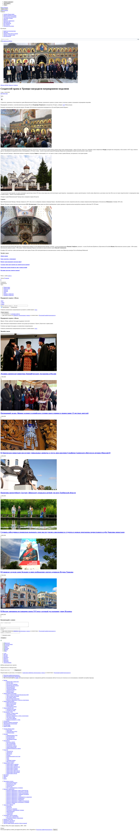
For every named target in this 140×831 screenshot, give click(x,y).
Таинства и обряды (8, 804)
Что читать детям (10, 717)
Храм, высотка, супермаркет (8, 259)
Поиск (5, 5)
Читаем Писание (10, 688)
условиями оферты (15, 314)
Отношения (6, 721)
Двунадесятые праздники (12, 696)
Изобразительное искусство (13, 756)
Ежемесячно (14, 307)
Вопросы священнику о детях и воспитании (17, 715)
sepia (6, 93)
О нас (5, 653)
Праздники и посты (8, 781)
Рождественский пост (11, 782)
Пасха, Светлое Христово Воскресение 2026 (17, 694)
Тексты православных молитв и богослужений (15, 823)
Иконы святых (10, 705)
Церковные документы (9, 820)
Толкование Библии (11, 689)
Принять (55, 829)
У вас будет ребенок (11, 718)
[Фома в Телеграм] (6, 645)
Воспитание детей (8, 711)
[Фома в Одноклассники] (8, 644)
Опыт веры (9, 730)
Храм (5, 292)
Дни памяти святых (11, 697)
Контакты (6, 657)
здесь (36, 309)
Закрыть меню (4, 9)
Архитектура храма (11, 709)
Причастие (9, 807)
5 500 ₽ (2, 304)
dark (4, 93)
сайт (64, 104)
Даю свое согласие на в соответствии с (29, 315)
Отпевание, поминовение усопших (15, 810)
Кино (7, 757)
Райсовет (6, 32)
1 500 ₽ (2, 302)
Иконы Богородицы (11, 702)
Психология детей (10, 714)
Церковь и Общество (9, 822)
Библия (5, 680)
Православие (7, 287)
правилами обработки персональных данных (34, 672)
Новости (6, 19)
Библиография (10, 692)
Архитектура (9, 751)
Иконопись (9, 753)
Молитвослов (7, 22)
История (6, 734)
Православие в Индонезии (13, 772)
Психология (6, 740)
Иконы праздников (11, 704)
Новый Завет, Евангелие (12, 681)
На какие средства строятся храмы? (10, 270)
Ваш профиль (7, 3)
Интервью (6, 774)
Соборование (9, 812)
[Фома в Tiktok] (6, 647)
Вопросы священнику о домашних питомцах (17, 794)
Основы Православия (9, 14)
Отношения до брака (11, 745)
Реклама (6, 656)
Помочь (6, 7)
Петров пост (9, 786)
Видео (5, 778)
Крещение (9, 806)
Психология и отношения (10, 16)
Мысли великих (10, 761)
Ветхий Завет (9, 683)
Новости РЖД (7, 726)
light (2, 93)
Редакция (6, 278)
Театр (7, 759)
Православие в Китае (11, 773)
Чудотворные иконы (11, 706)
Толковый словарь (11, 760)
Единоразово (5, 307)
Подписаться (18, 670)
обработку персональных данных (21, 315)
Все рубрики (7, 24)
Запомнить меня (6, 635)
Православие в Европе (12, 769)
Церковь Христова (8, 819)
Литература (9, 752)
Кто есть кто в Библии (12, 684)
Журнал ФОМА (4, 85)
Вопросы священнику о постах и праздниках (17, 700)
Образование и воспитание (10, 723)
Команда (6, 658)
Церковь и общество (9, 293)
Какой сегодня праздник (10, 31)
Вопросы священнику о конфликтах (15, 798)
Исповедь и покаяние (11, 808)
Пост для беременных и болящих (14, 787)
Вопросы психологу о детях (13, 719)
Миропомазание (10, 811)
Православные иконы (9, 701)
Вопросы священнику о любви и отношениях (17, 801)
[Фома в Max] (5, 651)
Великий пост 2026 (11, 783)
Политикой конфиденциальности (47, 315)
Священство (9, 814)
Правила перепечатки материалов (12, 676)
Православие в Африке (12, 765)
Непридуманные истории (10, 15)
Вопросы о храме (10, 803)
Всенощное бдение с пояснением (14, 818)
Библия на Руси (10, 690)
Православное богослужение (11, 33)
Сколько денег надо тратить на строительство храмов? (15, 264)
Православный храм (9, 708)
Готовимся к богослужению (10, 815)
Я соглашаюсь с (11, 314)
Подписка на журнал (9, 26)
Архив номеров (7, 662)
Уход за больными (10, 743)
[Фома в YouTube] (6, 648)
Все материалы (7, 23)
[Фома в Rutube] (6, 649)
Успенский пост (10, 785)
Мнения (6, 776)
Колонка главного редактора (11, 722)
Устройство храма (10, 710)
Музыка (8, 755)
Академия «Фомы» (8, 18)
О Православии (10, 732)
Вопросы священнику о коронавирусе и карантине (19, 797)
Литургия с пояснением (12, 816)
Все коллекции (7, 36)
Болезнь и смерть (10, 742)
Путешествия (7, 725)
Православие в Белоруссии (13, 766)
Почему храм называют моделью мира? (11, 261)
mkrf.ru (10, 275)
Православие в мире (9, 763)
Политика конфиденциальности (11, 675)
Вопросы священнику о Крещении (15, 799)
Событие (15, 85)
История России (10, 738)
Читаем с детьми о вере (9, 35)
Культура (6, 749)
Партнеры (6, 661)
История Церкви (10, 736)
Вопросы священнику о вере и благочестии (17, 790)
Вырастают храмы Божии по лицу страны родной (14, 267)
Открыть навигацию (8, 1)
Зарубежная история (11, 739)
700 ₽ (2, 301)
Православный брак (11, 747)
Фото (5, 777)
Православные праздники (10, 693)
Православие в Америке (12, 764)
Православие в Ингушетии (13, 770)
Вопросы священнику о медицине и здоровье (17, 802)
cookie (16, 677)
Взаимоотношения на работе (13, 748)
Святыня (6, 290)
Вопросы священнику (9, 20)
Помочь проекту (4, 312)
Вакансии (6, 660)
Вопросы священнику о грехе (13, 795)
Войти (10, 41)
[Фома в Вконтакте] (7, 643)
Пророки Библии (10, 687)
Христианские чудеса (11, 731)
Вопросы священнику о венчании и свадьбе (17, 791)
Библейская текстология (12, 685)
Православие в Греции (12, 768)
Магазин (6, 654)
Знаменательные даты (11, 735)
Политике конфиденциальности (44, 829)
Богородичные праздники (12, 698)
